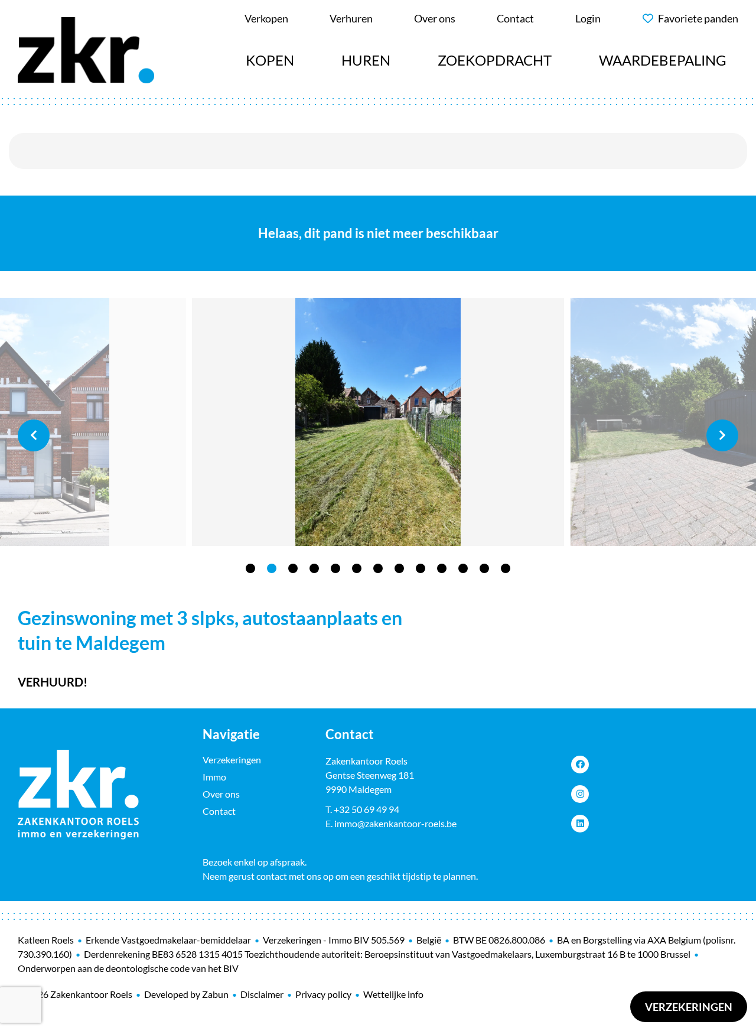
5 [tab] (335, 568)
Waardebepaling (662, 60)
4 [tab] (314, 568)
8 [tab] (399, 568)
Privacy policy (323, 994)
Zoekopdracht (495, 60)
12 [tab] (484, 568)
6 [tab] (356, 568)
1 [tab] (250, 568)
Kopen (270, 60)
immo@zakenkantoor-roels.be (395, 823)
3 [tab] (293, 568)
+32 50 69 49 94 (366, 809)
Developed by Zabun (186, 994)
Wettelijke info (393, 994)
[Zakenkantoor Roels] (86, 48)
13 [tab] (505, 568)
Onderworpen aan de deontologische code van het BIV (128, 968)
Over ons (221, 793)
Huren (365, 60)
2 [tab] (271, 568)
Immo (214, 776)
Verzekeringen (688, 1006)
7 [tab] (378, 568)
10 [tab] (442, 568)
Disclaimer (262, 994)
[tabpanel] (378, 422)
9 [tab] (420, 568)
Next (722, 435)
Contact (219, 811)
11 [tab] (463, 568)
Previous (34, 435)
